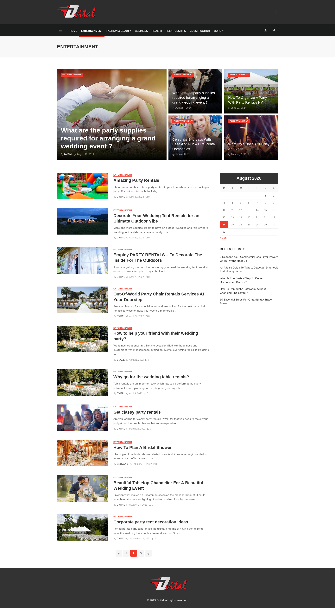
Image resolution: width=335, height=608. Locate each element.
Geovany (122, 464)
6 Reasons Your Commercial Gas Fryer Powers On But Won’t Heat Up (249, 258)
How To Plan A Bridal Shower (142, 447)
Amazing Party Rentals (136, 180)
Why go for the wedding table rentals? (151, 376)
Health (157, 30)
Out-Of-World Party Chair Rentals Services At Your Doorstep (158, 297)
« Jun (223, 237)
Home (73, 30)
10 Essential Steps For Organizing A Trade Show (246, 301)
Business (141, 30)
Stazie (121, 360)
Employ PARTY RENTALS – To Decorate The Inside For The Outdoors (157, 257)
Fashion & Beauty (118, 30)
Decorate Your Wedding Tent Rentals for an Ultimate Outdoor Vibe (156, 218)
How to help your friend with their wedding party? (155, 336)
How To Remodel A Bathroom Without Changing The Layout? (243, 290)
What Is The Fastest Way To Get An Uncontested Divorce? (241, 280)
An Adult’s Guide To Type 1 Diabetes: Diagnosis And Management (249, 269)
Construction (200, 30)
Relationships (176, 30)
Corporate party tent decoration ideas (150, 522)
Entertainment (92, 30)
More (217, 30)
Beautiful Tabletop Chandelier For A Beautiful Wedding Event (158, 485)
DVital (121, 197)
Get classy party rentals (137, 412)
